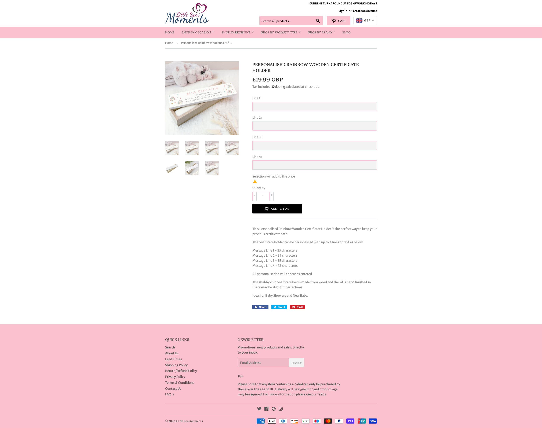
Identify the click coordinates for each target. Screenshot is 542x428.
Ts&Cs (321, 394)
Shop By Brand (320, 32)
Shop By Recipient (236, 32)
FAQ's (169, 394)
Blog (346, 32)
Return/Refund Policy (181, 371)
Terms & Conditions (179, 383)
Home (169, 32)
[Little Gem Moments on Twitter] (259, 409)
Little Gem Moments (189, 421)
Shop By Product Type (279, 32)
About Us (172, 353)
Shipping (278, 87)
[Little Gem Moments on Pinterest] (273, 409)
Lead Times (173, 359)
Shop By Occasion (197, 32)
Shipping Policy (176, 365)
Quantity (258, 188)
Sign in (343, 10)
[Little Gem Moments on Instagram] (281, 409)
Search (170, 347)
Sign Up (296, 363)
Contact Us (173, 389)
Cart (341, 20)
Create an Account (365, 10)
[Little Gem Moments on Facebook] (266, 409)
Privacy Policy (175, 377)
